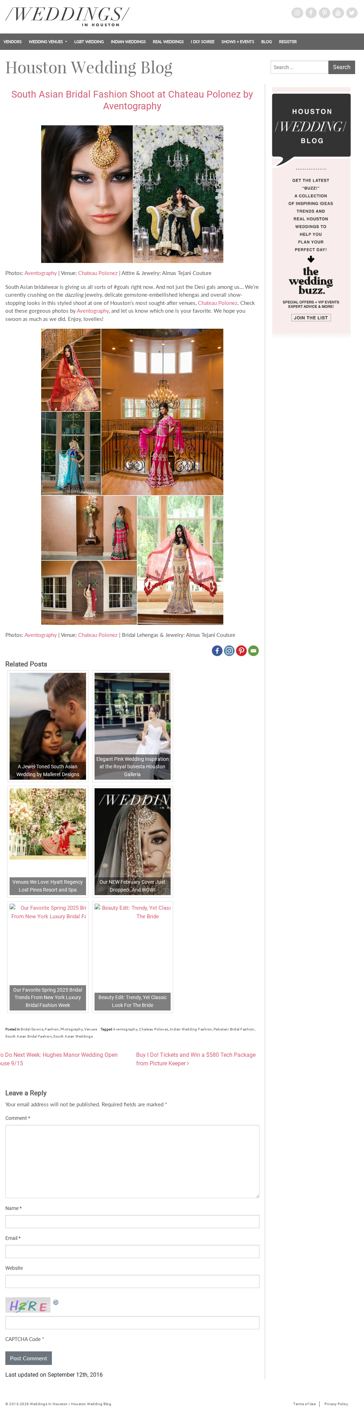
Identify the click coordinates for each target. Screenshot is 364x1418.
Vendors (13, 41)
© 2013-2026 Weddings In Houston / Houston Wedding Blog (58, 1404)
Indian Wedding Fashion (191, 1029)
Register (288, 41)
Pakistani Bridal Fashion (234, 1029)
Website (14, 1268)
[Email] (253, 650)
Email (13, 1238)
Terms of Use (304, 1404)
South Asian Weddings (73, 1036)
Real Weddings (168, 41)
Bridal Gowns (32, 1029)
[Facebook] (217, 650)
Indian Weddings (128, 41)
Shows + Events (237, 41)
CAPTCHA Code (23, 1339)
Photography (71, 1029)
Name (13, 1208)
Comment (17, 1118)
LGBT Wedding (89, 41)
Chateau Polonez (98, 273)
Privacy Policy (336, 1404)
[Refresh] (56, 1301)
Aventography (41, 273)
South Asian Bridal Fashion (28, 1036)
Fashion (52, 1029)
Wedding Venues (46, 41)
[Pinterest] (241, 650)
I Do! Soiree (202, 41)
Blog (266, 41)
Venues (90, 1029)
